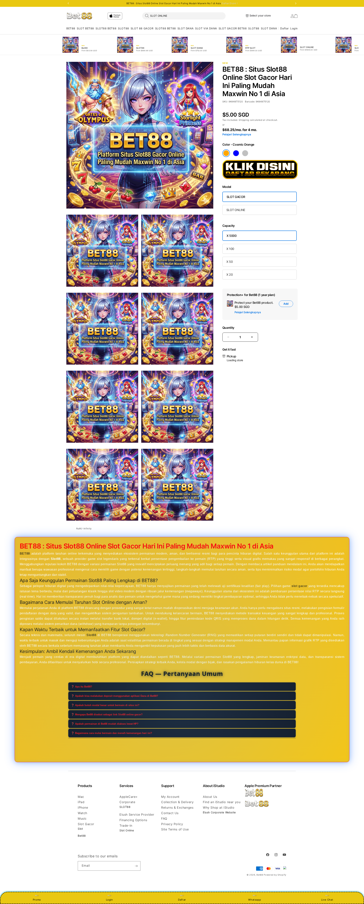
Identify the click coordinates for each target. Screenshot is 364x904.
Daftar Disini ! (230, 3)
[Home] (79, 16)
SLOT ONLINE (235, 210)
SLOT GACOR (236, 197)
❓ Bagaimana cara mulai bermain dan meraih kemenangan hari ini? (111, 733)
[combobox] (184, 15)
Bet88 (82, 835)
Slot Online (126, 830)
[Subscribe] (136, 866)
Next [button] (296, 3)
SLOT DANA (185, 28)
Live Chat (327, 899)
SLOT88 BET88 (106, 28)
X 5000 (232, 236)
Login (109, 899)
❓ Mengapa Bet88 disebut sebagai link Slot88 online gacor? (107, 714)
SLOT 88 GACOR (142, 28)
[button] (70, 28)
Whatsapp (254, 899)
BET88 (70, 28)
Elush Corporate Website (219, 812)
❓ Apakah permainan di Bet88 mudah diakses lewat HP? (104, 723)
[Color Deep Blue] (236, 153)
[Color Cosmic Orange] (226, 153)
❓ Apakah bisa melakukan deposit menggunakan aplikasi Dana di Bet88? (114, 695)
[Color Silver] (245, 153)
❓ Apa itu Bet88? (81, 686)
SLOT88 (123, 28)
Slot (80, 828)
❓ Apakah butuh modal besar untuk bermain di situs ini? (105, 705)
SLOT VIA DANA (206, 28)
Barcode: (250, 101)
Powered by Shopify (275, 874)
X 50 (229, 262)
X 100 (230, 249)
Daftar (182, 899)
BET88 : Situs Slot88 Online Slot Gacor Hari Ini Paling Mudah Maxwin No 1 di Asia (182, 3)
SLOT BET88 (85, 28)
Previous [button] (68, 3)
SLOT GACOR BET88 (233, 28)
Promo (37, 899)
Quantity (228, 328)
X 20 (229, 274)
